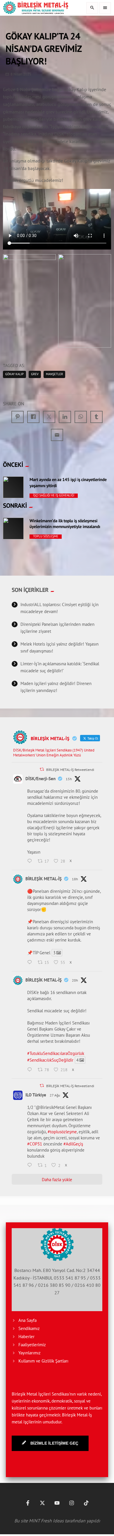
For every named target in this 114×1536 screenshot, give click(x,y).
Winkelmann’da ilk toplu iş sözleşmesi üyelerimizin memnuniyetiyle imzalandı (65, 524)
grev (34, 374)
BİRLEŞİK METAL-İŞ (43, 878)
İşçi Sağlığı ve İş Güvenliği (53, 496)
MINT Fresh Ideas (46, 1521)
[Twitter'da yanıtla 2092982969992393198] (31, 1165)
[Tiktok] (86, 1503)
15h (69, 779)
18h (75, 879)
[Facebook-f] (27, 1503)
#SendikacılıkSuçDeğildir (50, 1060)
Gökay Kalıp (14, 374)
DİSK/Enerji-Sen (40, 778)
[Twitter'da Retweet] (42, 769)
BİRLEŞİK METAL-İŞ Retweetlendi (70, 769)
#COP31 (34, 1144)
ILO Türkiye (35, 1095)
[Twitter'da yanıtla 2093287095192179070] (31, 1070)
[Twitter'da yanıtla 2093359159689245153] (31, 861)
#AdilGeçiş (73, 1144)
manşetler (54, 374)
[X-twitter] (42, 1503)
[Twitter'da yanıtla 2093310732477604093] (31, 963)
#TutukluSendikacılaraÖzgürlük (55, 1053)
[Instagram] (71, 1503)
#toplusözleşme (62, 1131)
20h (75, 980)
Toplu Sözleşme (45, 536)
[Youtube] (57, 1503)
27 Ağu (55, 1095)
